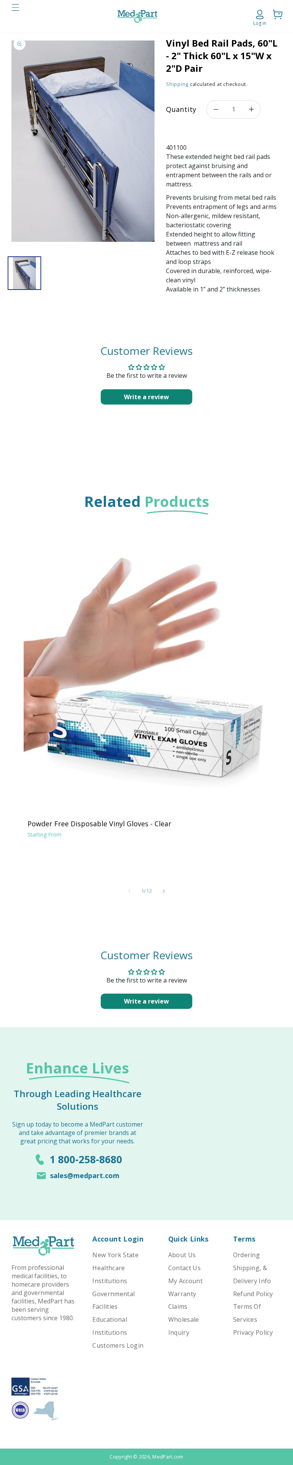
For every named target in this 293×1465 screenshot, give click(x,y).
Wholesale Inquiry (183, 1326)
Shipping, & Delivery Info (252, 1274)
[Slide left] (129, 891)
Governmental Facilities (113, 1300)
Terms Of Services (247, 1313)
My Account (185, 1281)
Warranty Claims (182, 1300)
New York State (115, 1255)
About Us (182, 1255)
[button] (15, 16)
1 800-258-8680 (86, 1159)
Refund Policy (253, 1294)
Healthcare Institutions (109, 1274)
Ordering (246, 1255)
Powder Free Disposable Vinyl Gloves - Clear (99, 823)
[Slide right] (163, 891)
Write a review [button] (146, 397)
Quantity (181, 109)
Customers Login (117, 1345)
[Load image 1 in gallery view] (24, 273)
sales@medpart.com (84, 1175)
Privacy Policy (253, 1332)
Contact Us (184, 1268)
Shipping (177, 84)
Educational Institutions (109, 1326)
